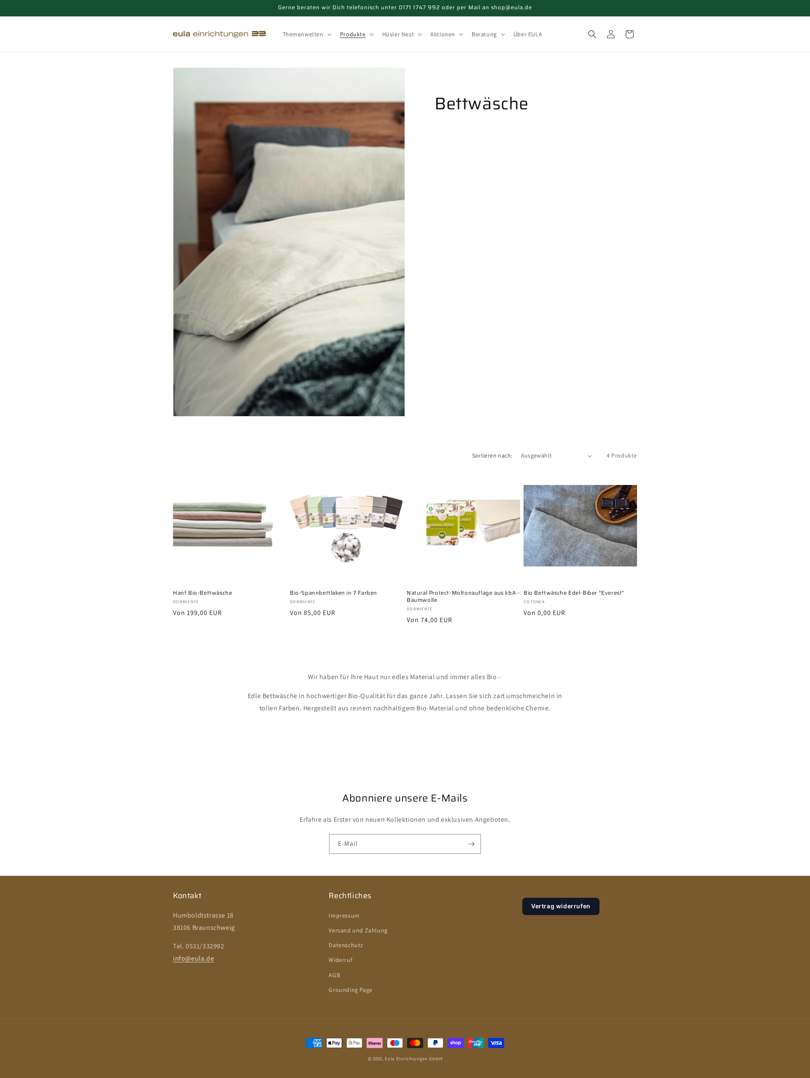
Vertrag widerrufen (561, 906)
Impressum (344, 915)
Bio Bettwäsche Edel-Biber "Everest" (574, 593)
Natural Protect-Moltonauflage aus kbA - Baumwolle (463, 597)
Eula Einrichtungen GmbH (413, 1059)
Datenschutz (346, 945)
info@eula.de (193, 958)
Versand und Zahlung (358, 930)
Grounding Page (350, 990)
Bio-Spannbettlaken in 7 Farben (333, 593)
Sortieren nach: (492, 455)
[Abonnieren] (471, 844)
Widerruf (340, 960)
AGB (334, 975)
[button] (306, 34)
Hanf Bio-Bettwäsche (202, 593)
